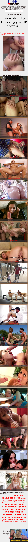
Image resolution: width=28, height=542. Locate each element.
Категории (7, 11)
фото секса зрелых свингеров (13, 497)
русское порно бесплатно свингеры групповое (14, 520)
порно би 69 (13, 502)
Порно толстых (7, 33)
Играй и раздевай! (19, 11)
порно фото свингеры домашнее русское (14, 500)
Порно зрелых (20, 33)
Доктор (14, 33)
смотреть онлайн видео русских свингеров (14, 506)
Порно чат (12, 11)
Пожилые (3, 34)
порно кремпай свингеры (8, 496)
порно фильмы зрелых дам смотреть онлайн (14, 514)
